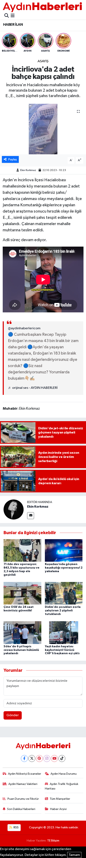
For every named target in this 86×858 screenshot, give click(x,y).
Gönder (12, 715)
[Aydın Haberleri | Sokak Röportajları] (42, 7)
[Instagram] (46, 758)
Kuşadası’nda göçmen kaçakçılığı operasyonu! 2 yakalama (63, 568)
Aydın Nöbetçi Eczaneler (24, 773)
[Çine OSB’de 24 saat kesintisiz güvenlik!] (22, 593)
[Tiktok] (61, 758)
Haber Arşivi (58, 809)
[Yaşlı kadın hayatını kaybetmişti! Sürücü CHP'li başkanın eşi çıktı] (64, 632)
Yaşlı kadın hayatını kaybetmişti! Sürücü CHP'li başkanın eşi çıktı (62, 650)
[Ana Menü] (13, 16)
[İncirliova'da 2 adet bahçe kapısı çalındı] (43, 129)
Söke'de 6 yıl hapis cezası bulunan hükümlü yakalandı (21, 650)
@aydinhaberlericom (24, 328)
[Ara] (6, 16)
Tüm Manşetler (60, 798)
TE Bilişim (53, 840)
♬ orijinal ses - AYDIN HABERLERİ (33, 388)
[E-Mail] (30, 515)
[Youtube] (54, 758)
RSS (16, 827)
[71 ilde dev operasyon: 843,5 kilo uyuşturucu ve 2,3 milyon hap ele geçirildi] (22, 550)
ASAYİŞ (43, 61)
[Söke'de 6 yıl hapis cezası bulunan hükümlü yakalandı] (22, 632)
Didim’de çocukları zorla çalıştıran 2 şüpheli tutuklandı (63, 611)
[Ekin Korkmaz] (14, 509)
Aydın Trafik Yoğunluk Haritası (61, 786)
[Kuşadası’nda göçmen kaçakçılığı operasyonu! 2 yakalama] (64, 550)
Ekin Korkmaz (28, 170)
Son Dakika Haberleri (21, 809)
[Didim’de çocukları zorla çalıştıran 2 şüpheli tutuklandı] (64, 593)
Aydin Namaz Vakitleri (22, 784)
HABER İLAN (13, 25)
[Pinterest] (39, 758)
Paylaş (12, 159)
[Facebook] (24, 758)
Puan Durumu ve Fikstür (23, 798)
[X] (31, 758)
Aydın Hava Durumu (64, 773)
